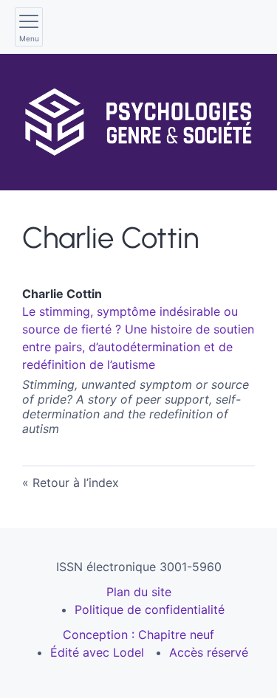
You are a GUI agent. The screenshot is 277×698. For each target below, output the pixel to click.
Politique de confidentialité (150, 609)
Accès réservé (208, 652)
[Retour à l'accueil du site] (138, 122)
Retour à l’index (76, 482)
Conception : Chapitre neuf (138, 634)
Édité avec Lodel (97, 652)
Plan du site (138, 591)
